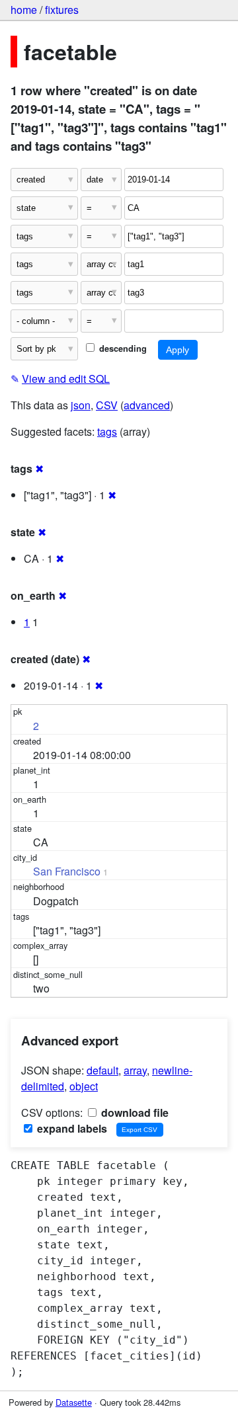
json (81, 405)
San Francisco (66, 871)
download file (134, 1112)
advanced (147, 405)
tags (107, 431)
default (102, 1070)
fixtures (62, 9)
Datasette (74, 1402)
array (135, 1070)
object (83, 1086)
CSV (107, 405)
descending (122, 348)
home (24, 9)
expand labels (70, 1128)
